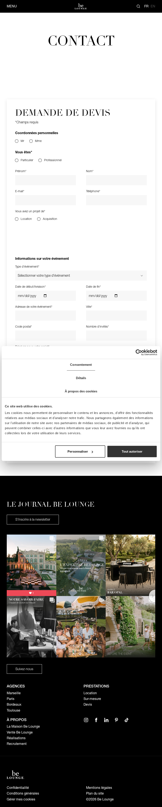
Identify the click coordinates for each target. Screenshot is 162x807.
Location (90, 693)
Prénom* (20, 171)
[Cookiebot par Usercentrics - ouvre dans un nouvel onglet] (138, 352)
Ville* (89, 307)
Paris (10, 699)
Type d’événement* (27, 266)
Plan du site (95, 793)
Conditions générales (23, 793)
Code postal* (23, 326)
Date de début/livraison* (30, 287)
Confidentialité (18, 788)
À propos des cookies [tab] (81, 391)
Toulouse (13, 710)
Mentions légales (99, 788)
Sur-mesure (92, 699)
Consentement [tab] (81, 364)
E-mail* (19, 191)
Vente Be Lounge (20, 732)
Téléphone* (93, 191)
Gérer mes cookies (21, 799)
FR (146, 6)
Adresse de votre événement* (33, 307)
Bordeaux (14, 704)
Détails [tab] (81, 378)
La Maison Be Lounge (23, 726)
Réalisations (16, 738)
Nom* (89, 171)
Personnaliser (78, 451)
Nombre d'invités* (97, 326)
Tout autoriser (132, 451)
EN (153, 6)
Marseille (14, 693)
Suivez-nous (24, 669)
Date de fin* (93, 287)
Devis (88, 704)
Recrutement (17, 744)
